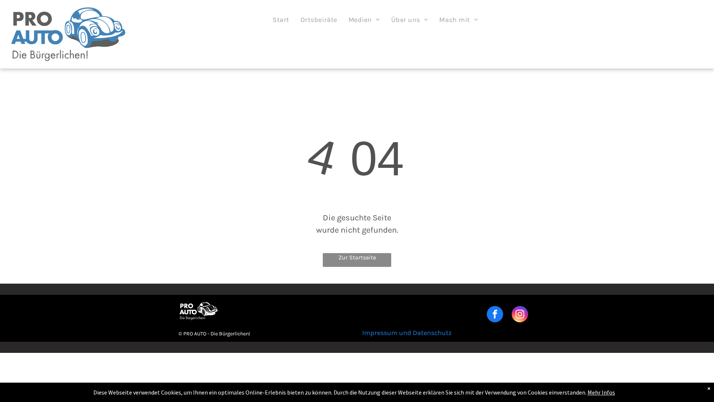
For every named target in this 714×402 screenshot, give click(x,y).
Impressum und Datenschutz (407, 333)
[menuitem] (281, 20)
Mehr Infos (601, 392)
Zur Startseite (357, 257)
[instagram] (520, 315)
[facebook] (495, 315)
